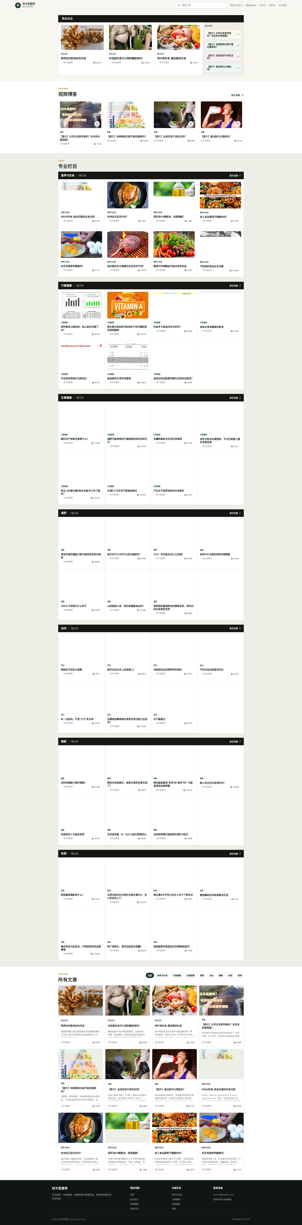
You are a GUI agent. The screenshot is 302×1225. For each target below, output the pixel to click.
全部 (150, 975)
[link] (82, 48)
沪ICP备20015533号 (241, 1219)
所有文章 (134, 1208)
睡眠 (221, 975)
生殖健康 (190, 975)
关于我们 (283, 5)
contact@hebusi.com (223, 1194)
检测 (262, 5)
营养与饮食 (235, 5)
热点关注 (134, 1199)
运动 (211, 975)
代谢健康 (177, 975)
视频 (271, 5)
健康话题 (250, 5)
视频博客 (134, 1204)
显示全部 (235, 95)
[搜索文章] (201, 5)
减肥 (202, 975)
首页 (132, 1194)
